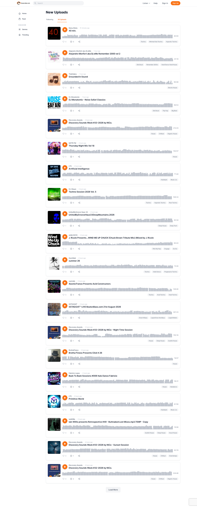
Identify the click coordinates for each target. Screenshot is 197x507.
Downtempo (173, 456)
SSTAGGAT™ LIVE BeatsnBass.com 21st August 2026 (95, 307)
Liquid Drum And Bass (158, 318)
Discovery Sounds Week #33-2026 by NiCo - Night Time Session (101, 330)
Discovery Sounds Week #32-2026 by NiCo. (90, 468)
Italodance (173, 387)
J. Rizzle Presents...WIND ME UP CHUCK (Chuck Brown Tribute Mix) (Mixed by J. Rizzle (111, 238)
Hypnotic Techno (171, 41)
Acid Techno (161, 295)
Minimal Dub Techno (155, 41)
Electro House (172, 88)
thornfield (72, 258)
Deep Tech (173, 226)
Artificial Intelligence (79, 169)
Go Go (175, 249)
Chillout (161, 134)
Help (156, 3)
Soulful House (172, 341)
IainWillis (72, 419)
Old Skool (140, 64)
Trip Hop (165, 111)
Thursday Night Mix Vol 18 (81, 146)
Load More (113, 490)
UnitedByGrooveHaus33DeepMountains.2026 (91, 215)
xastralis (72, 281)
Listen (145, 3)
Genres (24, 29)
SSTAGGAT (73, 304)
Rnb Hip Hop (157, 249)
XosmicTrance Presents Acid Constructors (90, 284)
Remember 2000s (152, 64)
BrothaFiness (74, 350)
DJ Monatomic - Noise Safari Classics (87, 100)
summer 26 (74, 261)
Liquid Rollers (172, 318)
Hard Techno (173, 295)
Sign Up (176, 3)
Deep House (162, 226)
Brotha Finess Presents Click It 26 (85, 353)
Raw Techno (173, 203)
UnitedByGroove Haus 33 (78, 212)
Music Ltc (174, 180)
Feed (24, 19)
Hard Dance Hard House (169, 64)
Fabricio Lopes (74, 373)
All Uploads (62, 19)
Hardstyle (164, 180)
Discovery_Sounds (76, 120)
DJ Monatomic (74, 97)
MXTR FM (72, 143)
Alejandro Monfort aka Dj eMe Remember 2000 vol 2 (94, 54)
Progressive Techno (170, 272)
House (153, 134)
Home (24, 13)
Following (49, 19)
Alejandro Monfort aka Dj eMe (80, 51)
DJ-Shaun (72, 189)
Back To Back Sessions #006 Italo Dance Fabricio (93, 376)
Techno (143, 41)
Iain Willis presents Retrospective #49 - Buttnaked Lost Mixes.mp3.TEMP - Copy (108, 422)
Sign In (165, 3)
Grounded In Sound (78, 77)
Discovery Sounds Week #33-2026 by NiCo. (90, 123)
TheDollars (73, 74)
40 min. (72, 31)
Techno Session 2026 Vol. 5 (82, 192)
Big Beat (174, 111)
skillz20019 (73, 235)
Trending (25, 35)
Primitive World (76, 399)
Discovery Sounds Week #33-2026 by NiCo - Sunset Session (99, 445)
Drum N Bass (143, 318)
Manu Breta (73, 28)
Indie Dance (157, 272)
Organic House (172, 134)
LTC (70, 166)
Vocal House (173, 433)
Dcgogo (166, 249)
